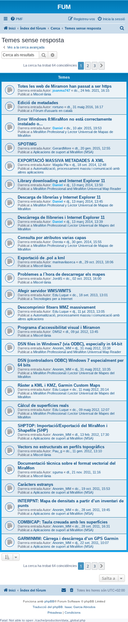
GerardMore (62, 148)
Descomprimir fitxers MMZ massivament (56, 307)
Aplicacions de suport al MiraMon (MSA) (63, 152)
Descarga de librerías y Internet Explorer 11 (59, 197)
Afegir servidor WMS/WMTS (44, 290)
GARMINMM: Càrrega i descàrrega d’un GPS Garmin (68, 538)
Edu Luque (61, 295)
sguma (58, 472)
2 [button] (88, 65)
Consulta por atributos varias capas (52, 237)
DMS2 (57, 332)
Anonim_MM (62, 348)
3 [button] (95, 65)
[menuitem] (16, 19)
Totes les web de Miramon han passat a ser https (65, 86)
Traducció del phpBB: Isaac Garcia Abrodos (64, 607)
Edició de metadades (38, 102)
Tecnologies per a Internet (52, 299)
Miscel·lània (42, 94)
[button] (101, 65)
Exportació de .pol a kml (41, 258)
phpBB (49, 601)
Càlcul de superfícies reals (43, 405)
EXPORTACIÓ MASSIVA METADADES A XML (61, 160)
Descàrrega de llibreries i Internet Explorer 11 (61, 217)
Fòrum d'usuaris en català (52, 111)
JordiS (57, 278)
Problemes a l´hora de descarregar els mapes (61, 274)
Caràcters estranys (35, 484)
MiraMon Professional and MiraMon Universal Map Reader (77, 189)
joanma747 (61, 90)
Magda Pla (60, 165)
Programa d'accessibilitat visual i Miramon (59, 327)
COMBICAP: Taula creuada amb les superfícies (62, 522)
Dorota (58, 242)
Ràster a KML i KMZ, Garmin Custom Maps (59, 385)
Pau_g (57, 451)
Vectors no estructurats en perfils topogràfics (61, 447)
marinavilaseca (64, 262)
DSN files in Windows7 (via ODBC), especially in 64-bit (70, 344)
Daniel (58, 128)
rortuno (58, 107)
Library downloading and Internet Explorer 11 (61, 180)
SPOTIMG (27, 144)
